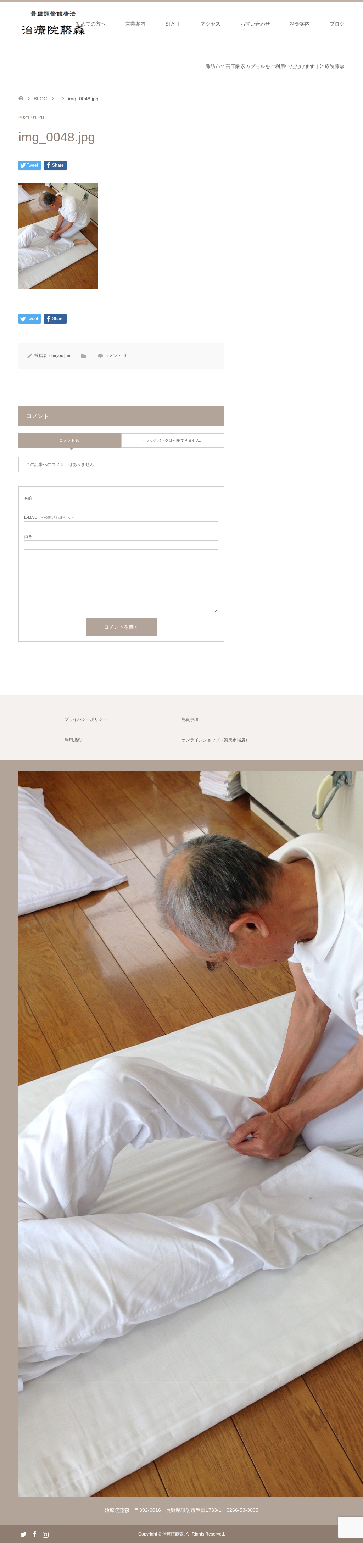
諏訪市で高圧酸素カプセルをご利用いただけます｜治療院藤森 (275, 66)
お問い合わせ (255, 24)
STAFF (173, 24)
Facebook (34, 1534)
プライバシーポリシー (86, 719)
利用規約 (73, 739)
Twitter (23, 1534)
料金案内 (300, 24)
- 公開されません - (49, 517)
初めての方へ (91, 24)
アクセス (210, 24)
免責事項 (190, 719)
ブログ (337, 24)
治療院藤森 (173, 1534)
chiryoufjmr (60, 355)
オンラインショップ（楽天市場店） (216, 739)
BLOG (41, 98)
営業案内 (135, 24)
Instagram (45, 1534)
